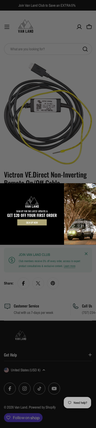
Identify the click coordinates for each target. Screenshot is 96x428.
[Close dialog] (93, 185)
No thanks (32, 230)
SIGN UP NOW (32, 222)
